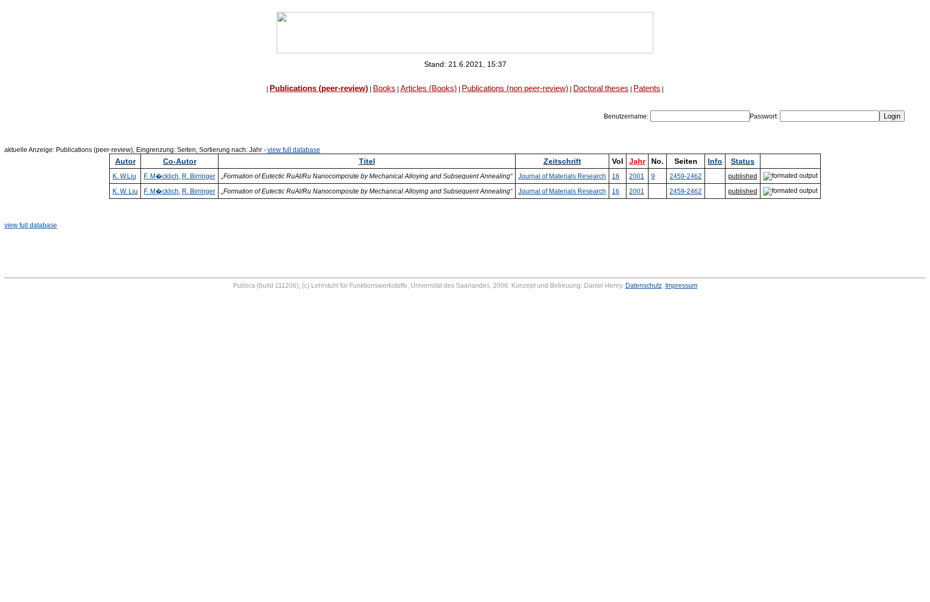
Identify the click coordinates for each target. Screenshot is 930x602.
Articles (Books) (428, 88)
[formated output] (790, 176)
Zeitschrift (562, 161)
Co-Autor (179, 161)
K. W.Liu (124, 176)
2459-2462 (686, 176)
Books (384, 88)
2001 (636, 176)
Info (715, 161)
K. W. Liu (125, 191)
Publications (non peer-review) (515, 88)
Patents (646, 88)
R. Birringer (198, 176)
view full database (293, 150)
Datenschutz (643, 285)
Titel (367, 161)
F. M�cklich (161, 176)
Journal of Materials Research (562, 176)
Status (743, 161)
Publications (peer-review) (319, 88)
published (742, 176)
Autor (125, 161)
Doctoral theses (601, 88)
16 (615, 176)
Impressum (681, 285)
